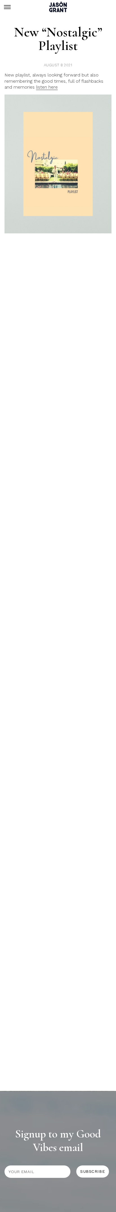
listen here (47, 87)
